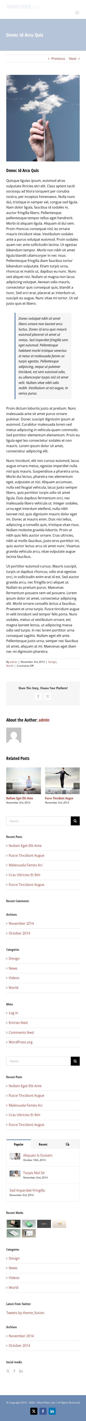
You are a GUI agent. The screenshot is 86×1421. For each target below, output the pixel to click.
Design (52, 662)
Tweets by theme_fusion (25, 1312)
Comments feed (21, 1032)
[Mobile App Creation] (29, 1224)
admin (13, 662)
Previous (58, 58)
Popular (18, 1144)
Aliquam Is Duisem (37, 1155)
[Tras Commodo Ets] (13, 1233)
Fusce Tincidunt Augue (59, 798)
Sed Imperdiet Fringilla (27, 1190)
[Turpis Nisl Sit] (15, 1173)
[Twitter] (8, 1371)
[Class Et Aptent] (29, 1233)
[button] (9, 786)
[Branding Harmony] (13, 1224)
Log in (13, 1013)
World (9, 666)
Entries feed (18, 1022)
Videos (14, 978)
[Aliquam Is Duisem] (15, 1155)
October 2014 (19, 933)
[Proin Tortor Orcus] (59, 1224)
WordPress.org (21, 1042)
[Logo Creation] (44, 1224)
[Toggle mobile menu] (77, 12)
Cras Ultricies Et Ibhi (24, 875)
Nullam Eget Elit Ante (19, 798)
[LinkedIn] (21, 1371)
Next (72, 58)
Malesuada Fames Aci (25, 865)
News (13, 968)
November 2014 (21, 923)
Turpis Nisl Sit (34, 1173)
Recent (43, 1144)
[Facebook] (14, 1371)
